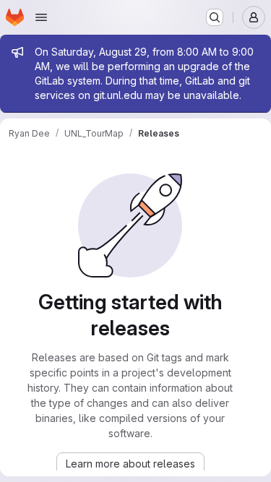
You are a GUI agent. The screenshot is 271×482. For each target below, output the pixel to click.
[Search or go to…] (214, 17)
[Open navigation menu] (41, 17)
